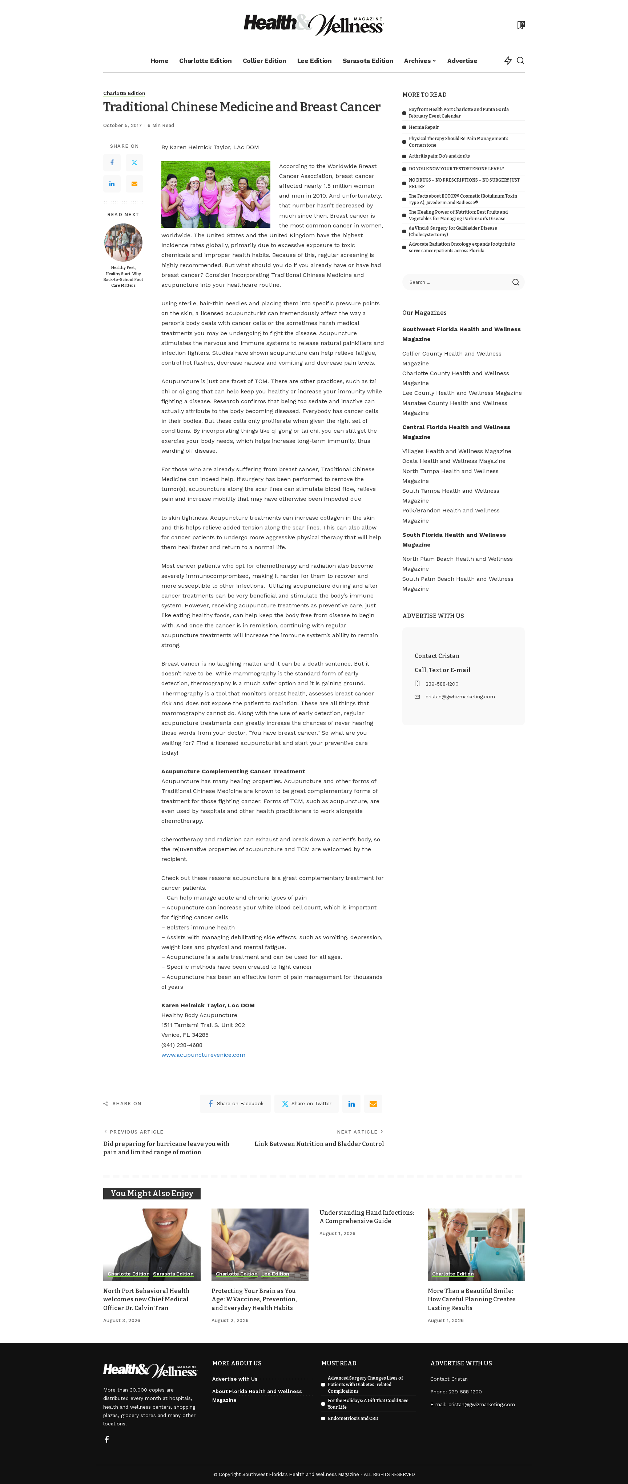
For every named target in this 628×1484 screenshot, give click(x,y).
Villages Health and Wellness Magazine (456, 451)
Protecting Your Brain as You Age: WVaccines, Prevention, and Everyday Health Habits (254, 1299)
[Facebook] (112, 163)
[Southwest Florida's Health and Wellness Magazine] (314, 25)
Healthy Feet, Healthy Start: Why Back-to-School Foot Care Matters (123, 277)
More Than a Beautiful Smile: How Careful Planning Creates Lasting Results (472, 1299)
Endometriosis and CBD (353, 1418)
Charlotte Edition (124, 93)
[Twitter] (134, 163)
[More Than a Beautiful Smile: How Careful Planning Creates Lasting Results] (476, 1245)
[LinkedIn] (112, 184)
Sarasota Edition (173, 1274)
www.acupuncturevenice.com (203, 1054)
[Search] (520, 61)
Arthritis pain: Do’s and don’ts (439, 156)
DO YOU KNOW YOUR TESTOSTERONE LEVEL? (456, 168)
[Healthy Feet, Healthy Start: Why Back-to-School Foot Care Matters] (123, 242)
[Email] (134, 184)
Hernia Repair (424, 127)
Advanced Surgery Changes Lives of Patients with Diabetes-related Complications (365, 1385)
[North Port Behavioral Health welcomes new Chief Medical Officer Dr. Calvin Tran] (152, 1245)
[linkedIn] (351, 1104)
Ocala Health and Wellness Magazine (454, 460)
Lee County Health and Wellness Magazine (462, 392)
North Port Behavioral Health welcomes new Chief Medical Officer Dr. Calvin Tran (146, 1299)
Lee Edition (275, 1274)
